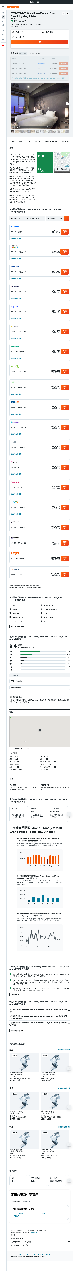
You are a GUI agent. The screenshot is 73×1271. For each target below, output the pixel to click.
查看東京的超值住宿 (64, 1088)
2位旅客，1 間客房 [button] (18, 37)
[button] (71, 2)
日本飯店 (32, 1255)
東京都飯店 (40, 1255)
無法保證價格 (34, 1232)
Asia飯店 (26, 1255)
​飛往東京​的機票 (18, 1213)
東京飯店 (16, 1216)
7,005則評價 (22, 21)
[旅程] (3, 40)
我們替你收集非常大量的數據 (21, 1242)
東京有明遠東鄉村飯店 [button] (47, 1111)
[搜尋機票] (3, 13)
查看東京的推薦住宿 (64, 1127)
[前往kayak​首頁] (13, 7)
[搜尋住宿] (3, 17)
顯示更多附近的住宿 (64, 1049)
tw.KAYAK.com (13, 1255)
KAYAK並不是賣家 (17, 1238)
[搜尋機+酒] (3, 25)
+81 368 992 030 (16, 26)
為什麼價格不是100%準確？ (20, 1245)
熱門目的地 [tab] (26, 1201)
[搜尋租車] (3, 21)
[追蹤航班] (3, 34)
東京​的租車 (43, 1213)
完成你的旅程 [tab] (16, 1201)
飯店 (20, 1255)
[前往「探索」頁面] (3, 30)
